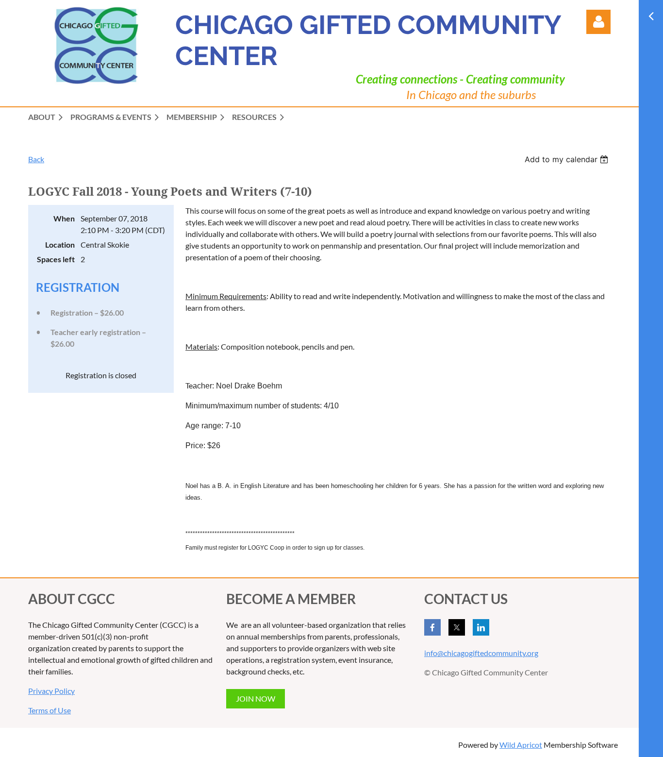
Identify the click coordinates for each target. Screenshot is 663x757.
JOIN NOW (255, 698)
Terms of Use (49, 710)
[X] (456, 627)
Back (36, 159)
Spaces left (56, 259)
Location (60, 244)
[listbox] (568, 159)
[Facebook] (432, 627)
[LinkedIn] (481, 627)
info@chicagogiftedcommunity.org (481, 652)
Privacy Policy (51, 690)
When (64, 218)
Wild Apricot (520, 744)
